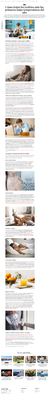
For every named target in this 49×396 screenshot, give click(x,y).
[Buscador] (47, 1)
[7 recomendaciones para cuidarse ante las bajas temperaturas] (42, 359)
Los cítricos (7, 261)
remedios (23, 346)
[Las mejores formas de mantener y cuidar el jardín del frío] (30, 372)
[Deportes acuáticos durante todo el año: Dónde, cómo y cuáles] (42, 372)
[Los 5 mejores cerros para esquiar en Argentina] (18, 372)
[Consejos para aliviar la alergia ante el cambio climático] (30, 359)
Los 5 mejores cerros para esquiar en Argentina (18, 378)
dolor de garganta (14, 346)
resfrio (6, 346)
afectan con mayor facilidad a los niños (17, 100)
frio (17, 346)
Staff (35, 392)
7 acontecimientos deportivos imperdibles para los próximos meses (6, 378)
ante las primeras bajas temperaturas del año (24, 53)
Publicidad (22, 392)
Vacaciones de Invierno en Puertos (6, 364)
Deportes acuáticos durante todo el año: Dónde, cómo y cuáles (42, 378)
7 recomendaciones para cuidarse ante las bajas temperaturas (42, 365)
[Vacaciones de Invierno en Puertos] (6, 359)
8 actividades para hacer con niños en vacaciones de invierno (18, 365)
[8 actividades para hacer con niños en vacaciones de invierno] (18, 359)
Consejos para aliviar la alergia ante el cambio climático (30, 365)
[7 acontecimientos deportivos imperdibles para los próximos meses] (6, 372)
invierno (20, 346)
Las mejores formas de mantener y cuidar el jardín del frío (30, 378)
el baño (28, 161)
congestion (9, 346)
